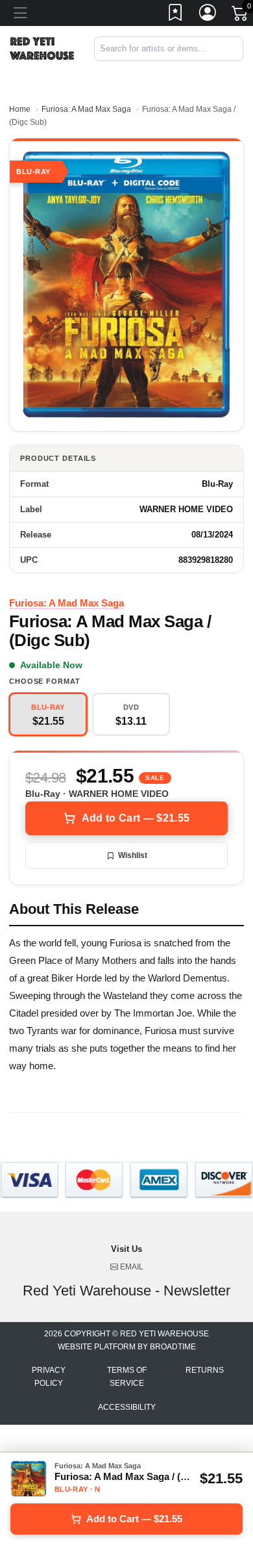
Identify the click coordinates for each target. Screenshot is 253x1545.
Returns (205, 1370)
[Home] (42, 48)
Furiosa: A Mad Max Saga (86, 109)
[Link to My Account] (208, 15)
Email (130, 1266)
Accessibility (127, 1407)
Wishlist (132, 855)
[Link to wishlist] (176, 15)
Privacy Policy (49, 1377)
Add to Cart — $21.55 (135, 818)
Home (19, 109)
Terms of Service (127, 1377)
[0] (240, 15)
